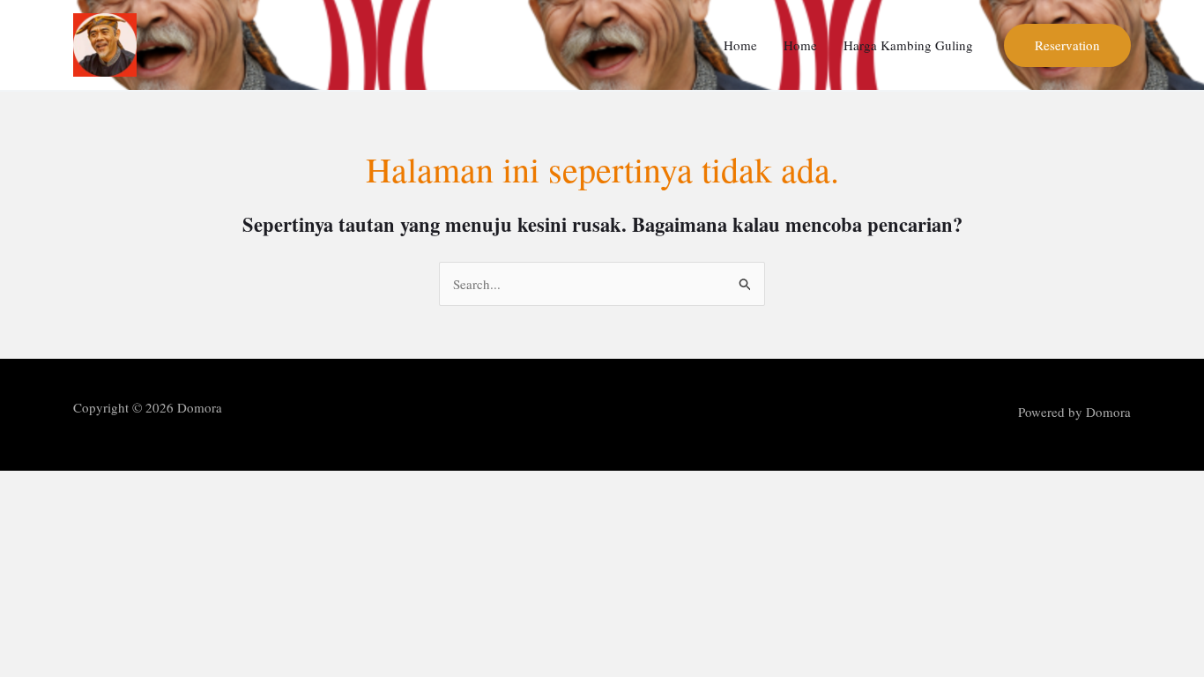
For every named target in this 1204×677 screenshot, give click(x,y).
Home (740, 45)
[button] (1067, 45)
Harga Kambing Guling (908, 45)
